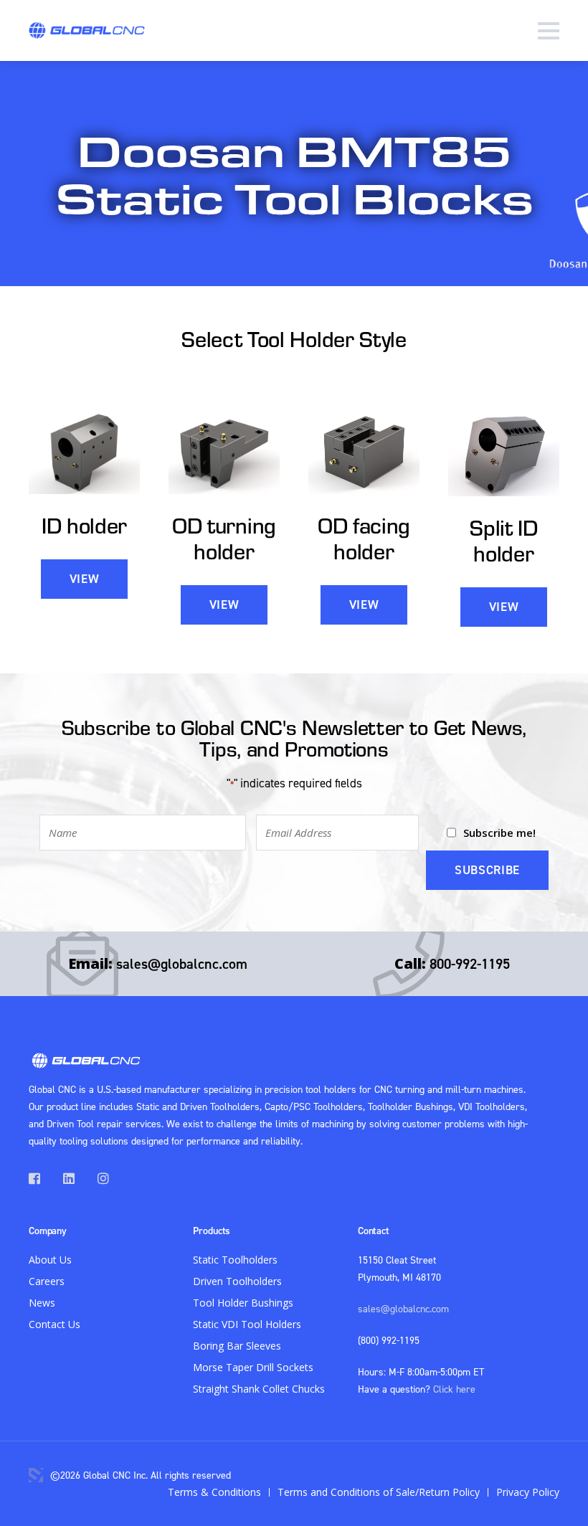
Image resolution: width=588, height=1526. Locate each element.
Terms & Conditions (214, 1492)
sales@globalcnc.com (181, 963)
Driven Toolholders (237, 1281)
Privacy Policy (527, 1492)
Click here (454, 1389)
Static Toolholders (235, 1259)
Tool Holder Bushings (243, 1302)
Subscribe (487, 870)
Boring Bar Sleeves (237, 1345)
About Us (50, 1259)
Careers (47, 1281)
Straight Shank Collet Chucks (259, 1388)
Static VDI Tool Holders (247, 1324)
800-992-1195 (470, 963)
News (42, 1302)
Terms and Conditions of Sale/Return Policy (379, 1492)
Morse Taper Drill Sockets (253, 1367)
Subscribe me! (499, 832)
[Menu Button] (548, 30)
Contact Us (54, 1324)
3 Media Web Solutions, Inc (36, 1475)
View (85, 579)
